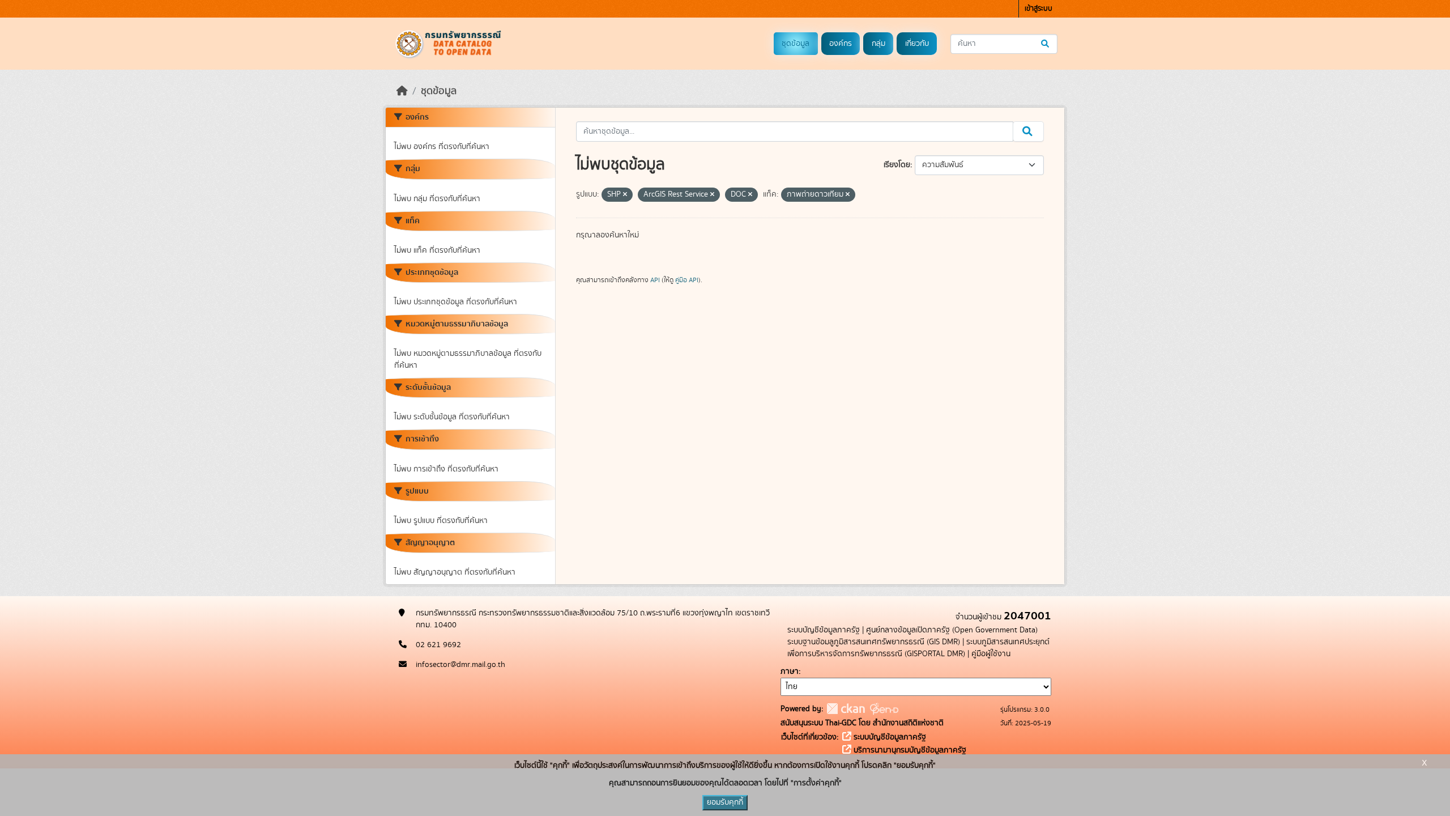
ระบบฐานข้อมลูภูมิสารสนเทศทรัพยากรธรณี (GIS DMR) (873, 642)
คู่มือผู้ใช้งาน (990, 654)
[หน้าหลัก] (402, 91)
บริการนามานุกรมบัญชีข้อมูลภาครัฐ (908, 750)
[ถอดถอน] (625, 194)
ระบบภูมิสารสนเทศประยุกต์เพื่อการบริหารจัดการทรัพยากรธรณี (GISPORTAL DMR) (918, 648)
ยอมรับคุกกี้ (725, 802)
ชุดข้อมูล (795, 43)
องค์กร (840, 43)
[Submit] (1046, 44)
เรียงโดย (897, 165)
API (655, 280)
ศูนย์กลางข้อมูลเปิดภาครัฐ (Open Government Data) (952, 630)
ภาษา (790, 671)
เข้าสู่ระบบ (1038, 8)
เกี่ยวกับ (917, 43)
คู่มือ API (686, 280)
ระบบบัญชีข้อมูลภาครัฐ (823, 630)
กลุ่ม (878, 43)
